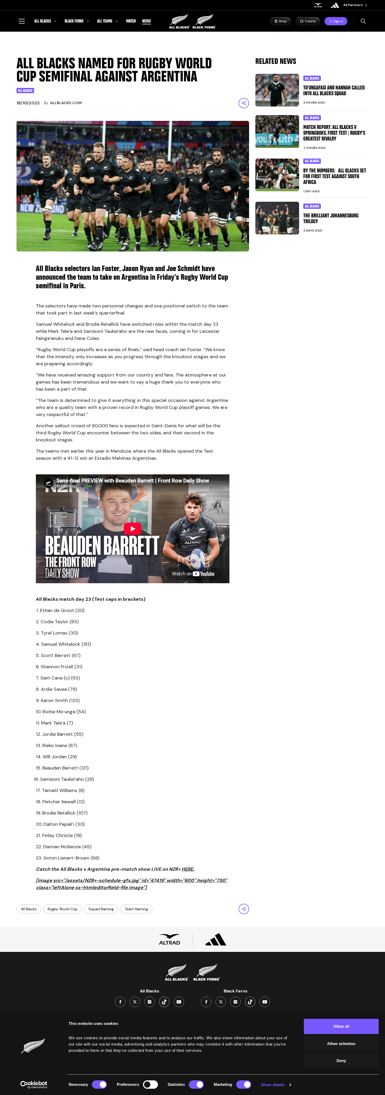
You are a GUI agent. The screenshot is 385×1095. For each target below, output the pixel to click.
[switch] (150, 1084)
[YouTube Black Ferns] (265, 1002)
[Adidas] (335, 5)
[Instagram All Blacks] (149, 1002)
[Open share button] (244, 103)
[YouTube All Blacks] (179, 1002)
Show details (273, 1084)
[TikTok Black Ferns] (250, 1002)
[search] (363, 21)
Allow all (341, 1026)
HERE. (188, 869)
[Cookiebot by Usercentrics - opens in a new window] (34, 1085)
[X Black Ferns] (221, 1002)
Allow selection (341, 1043)
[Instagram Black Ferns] (235, 1002)
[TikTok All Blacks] (164, 1002)
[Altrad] (318, 5)
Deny (341, 1060)
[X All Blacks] (135, 1002)
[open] (21, 21)
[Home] (192, 21)
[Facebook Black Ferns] (206, 1002)
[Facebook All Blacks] (120, 1002)
